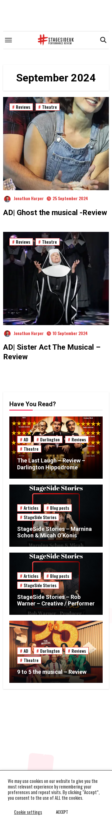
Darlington (50, 439)
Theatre (49, 107)
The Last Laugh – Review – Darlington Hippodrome (51, 464)
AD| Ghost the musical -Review (55, 212)
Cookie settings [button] (28, 812)
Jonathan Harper (29, 198)
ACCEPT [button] (62, 812)
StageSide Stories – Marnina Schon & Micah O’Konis (54, 532)
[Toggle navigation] (8, 40)
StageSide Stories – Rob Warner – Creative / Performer (56, 600)
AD (26, 439)
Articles (31, 507)
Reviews (23, 107)
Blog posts (59, 507)
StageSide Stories (40, 517)
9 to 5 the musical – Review (51, 672)
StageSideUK (56, 723)
